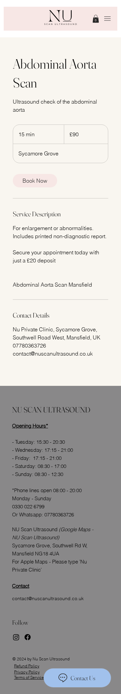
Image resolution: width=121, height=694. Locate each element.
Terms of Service (29, 677)
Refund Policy (26, 665)
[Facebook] (28, 637)
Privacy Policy (27, 671)
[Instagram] (16, 637)
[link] (95, 19)
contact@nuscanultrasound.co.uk (48, 598)
